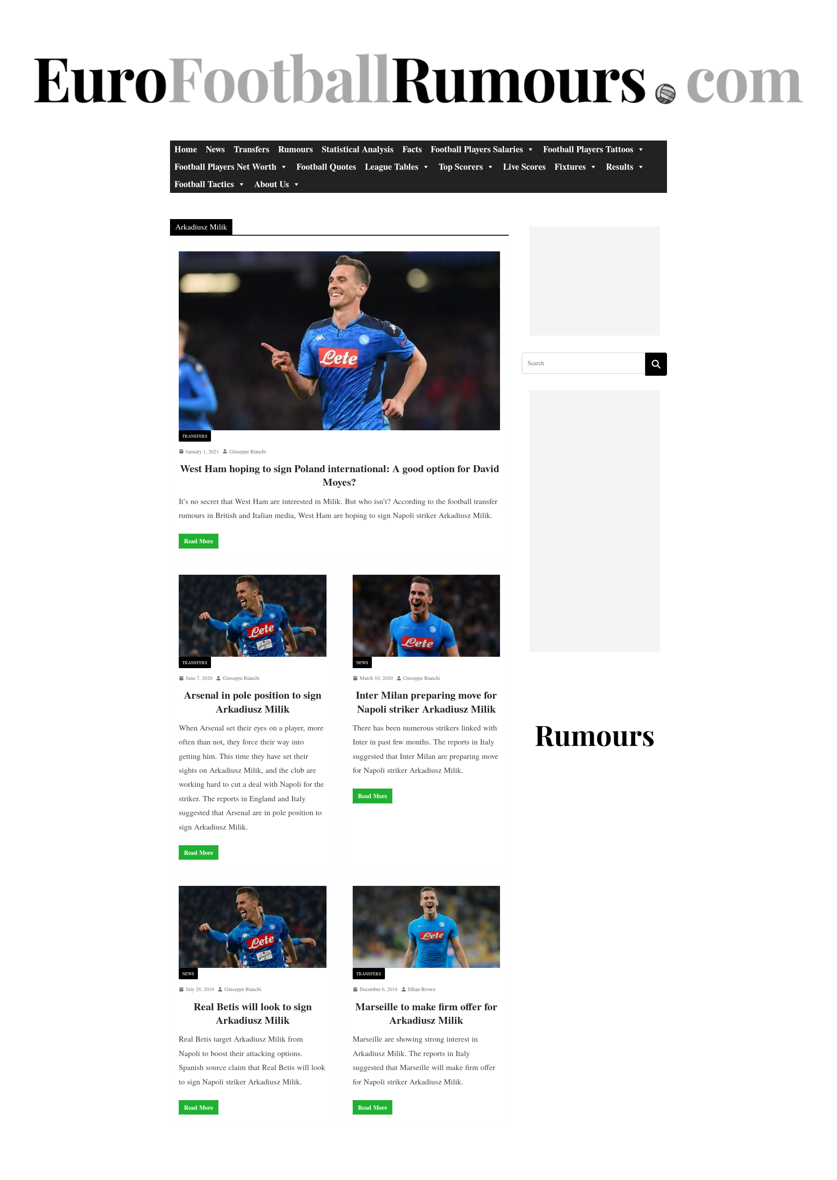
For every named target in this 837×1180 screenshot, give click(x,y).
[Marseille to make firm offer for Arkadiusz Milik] (426, 927)
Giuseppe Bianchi (247, 451)
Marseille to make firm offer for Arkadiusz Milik (426, 1012)
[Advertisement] (594, 281)
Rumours (295, 149)
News (215, 149)
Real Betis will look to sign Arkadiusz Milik (253, 1012)
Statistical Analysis (358, 149)
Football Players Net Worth (225, 166)
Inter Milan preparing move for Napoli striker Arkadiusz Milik (426, 701)
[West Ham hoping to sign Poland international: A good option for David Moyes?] (339, 340)
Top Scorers (461, 166)
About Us (271, 184)
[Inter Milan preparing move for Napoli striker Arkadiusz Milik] (426, 616)
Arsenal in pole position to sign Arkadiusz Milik (252, 701)
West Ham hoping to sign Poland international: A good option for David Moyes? (339, 474)
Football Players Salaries (477, 149)
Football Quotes (326, 166)
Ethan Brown (422, 988)
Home (185, 149)
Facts (412, 149)
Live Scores (524, 166)
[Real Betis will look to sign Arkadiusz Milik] (253, 927)
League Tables (391, 166)
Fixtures (570, 166)
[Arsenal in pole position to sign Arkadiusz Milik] (253, 616)
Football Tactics (204, 184)
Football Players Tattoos (588, 149)
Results (619, 166)
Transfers (251, 149)
